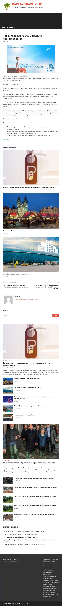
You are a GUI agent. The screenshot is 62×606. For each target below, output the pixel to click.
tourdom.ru (6, 139)
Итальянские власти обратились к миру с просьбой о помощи (29, 463)
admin (12, 41)
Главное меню (9, 27)
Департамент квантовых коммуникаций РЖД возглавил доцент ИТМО (24, 531)
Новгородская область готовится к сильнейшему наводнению (34, 514)
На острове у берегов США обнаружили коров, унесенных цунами (35, 496)
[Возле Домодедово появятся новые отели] (31, 272)
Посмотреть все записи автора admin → (27, 299)
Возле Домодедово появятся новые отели (17, 274)
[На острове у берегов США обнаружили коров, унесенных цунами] (8, 502)
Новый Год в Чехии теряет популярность (16, 231)
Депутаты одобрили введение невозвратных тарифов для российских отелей (28, 187)
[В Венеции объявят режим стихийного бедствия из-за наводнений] (8, 493)
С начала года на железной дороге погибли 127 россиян (20, 537)
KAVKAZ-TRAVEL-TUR (27, 4)
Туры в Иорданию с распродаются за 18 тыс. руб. (30, 406)
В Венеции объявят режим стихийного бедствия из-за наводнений (35, 487)
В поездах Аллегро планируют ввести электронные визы (20, 534)
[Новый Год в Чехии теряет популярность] (31, 229)
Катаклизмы (6, 460)
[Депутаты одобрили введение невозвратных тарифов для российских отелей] (31, 185)
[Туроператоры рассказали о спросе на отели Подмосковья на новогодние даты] (8, 402)
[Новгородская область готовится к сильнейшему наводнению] (8, 520)
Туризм (5, 32)
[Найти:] (31, 315)
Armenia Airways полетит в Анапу (24, 415)
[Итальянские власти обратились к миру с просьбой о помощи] (31, 459)
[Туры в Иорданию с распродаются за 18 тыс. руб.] (8, 411)
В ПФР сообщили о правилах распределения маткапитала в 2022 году (24, 544)
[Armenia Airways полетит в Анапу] (8, 420)
